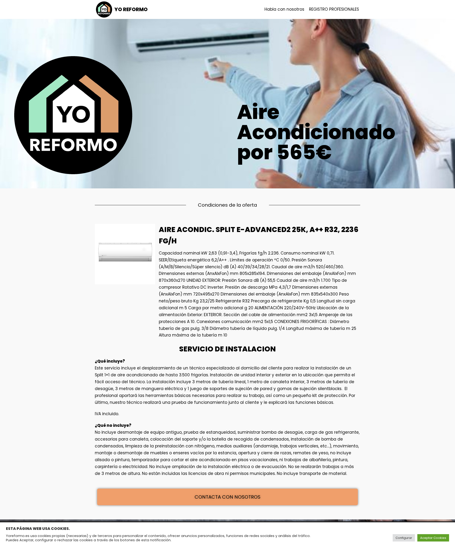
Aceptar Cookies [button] (433, 538)
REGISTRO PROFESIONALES (334, 9)
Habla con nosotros (284, 9)
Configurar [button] (404, 538)
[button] (227, 497)
